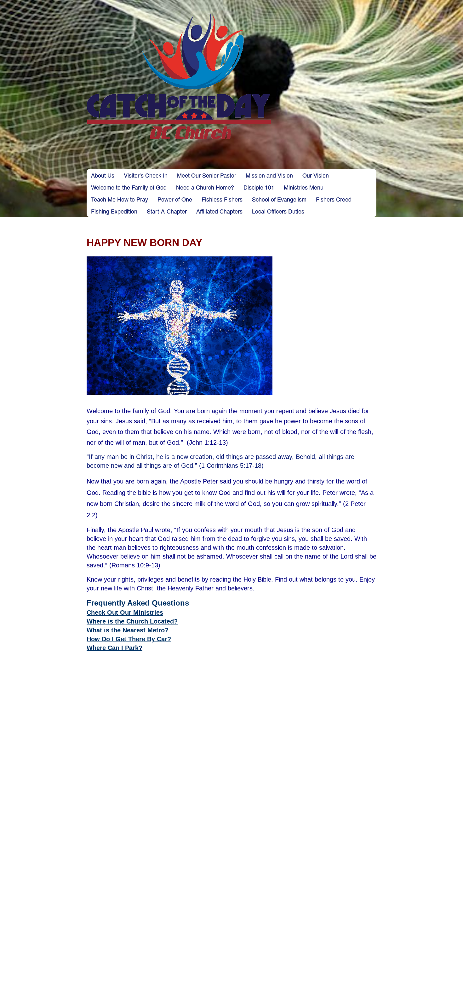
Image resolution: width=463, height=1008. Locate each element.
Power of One (174, 199)
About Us (102, 175)
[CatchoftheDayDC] (179, 76)
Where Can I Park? (114, 647)
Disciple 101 (258, 187)
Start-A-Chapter (167, 211)
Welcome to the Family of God (129, 187)
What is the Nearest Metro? (128, 630)
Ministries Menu (303, 187)
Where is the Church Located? (132, 621)
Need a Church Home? (205, 187)
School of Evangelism (279, 199)
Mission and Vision (269, 175)
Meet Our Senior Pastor (206, 175)
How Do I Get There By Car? (129, 639)
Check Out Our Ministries (125, 612)
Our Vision (315, 175)
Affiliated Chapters (219, 211)
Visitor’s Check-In (146, 175)
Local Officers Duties (278, 211)
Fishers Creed (334, 199)
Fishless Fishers (222, 199)
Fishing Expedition (114, 211)
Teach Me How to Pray (119, 199)
